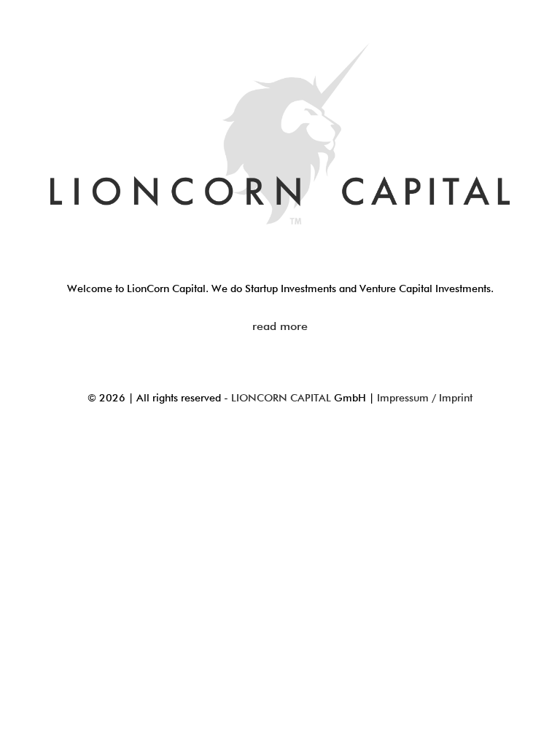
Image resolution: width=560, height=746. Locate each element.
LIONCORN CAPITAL (281, 398)
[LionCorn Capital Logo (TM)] (280, 136)
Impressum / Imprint (424, 398)
